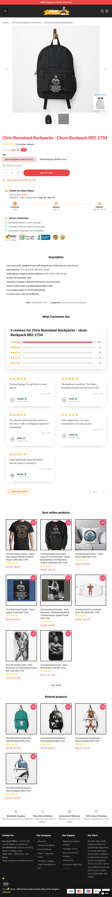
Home (5, 22)
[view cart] (106, 11)
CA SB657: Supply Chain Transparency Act (46, 864)
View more (56, 685)
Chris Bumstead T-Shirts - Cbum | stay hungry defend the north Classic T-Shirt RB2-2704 (20, 557)
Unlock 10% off (5, 884)
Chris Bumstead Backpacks (58, 22)
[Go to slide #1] (48, 119)
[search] (102, 11)
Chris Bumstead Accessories (26, 22)
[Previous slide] (7, 69)
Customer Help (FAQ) (72, 864)
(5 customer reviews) (24, 144)
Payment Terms (70, 849)
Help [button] (106, 893)
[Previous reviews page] (89, 492)
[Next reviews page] (103, 492)
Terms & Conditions (46, 845)
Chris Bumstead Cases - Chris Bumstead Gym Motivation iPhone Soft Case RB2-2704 (21, 668)
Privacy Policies (44, 849)
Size (4, 155)
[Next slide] (105, 69)
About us (41, 841)
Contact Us (68, 860)
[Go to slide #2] (64, 119)
